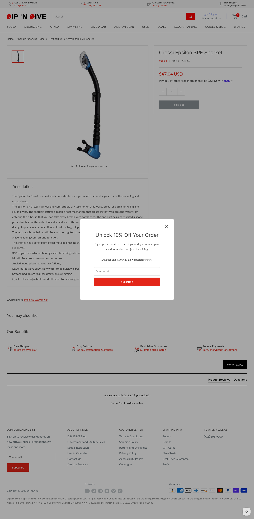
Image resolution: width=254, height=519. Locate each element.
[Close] (166, 226)
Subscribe (127, 281)
